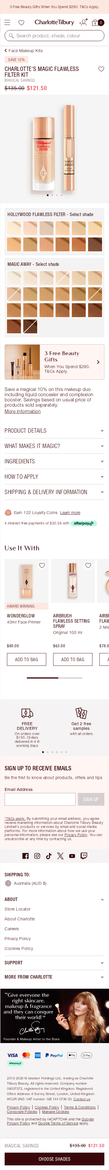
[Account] (83, 21)
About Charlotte (20, 918)
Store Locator (18, 908)
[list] (54, 149)
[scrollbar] (55, 678)
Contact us (82, 1099)
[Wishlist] (21, 23)
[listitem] (54, 149)
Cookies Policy (19, 948)
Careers (12, 928)
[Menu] (7, 22)
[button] (11, 35)
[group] (25, 614)
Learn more (70, 512)
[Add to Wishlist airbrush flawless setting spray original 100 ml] (88, 565)
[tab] (48, 195)
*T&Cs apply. (15, 818)
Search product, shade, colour (48, 35)
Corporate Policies (22, 1111)
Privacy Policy (76, 835)
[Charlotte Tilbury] (54, 22)
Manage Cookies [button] (55, 1111)
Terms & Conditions (80, 1107)
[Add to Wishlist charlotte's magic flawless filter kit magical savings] (101, 69)
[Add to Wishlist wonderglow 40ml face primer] (41, 565)
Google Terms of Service (58, 1123)
